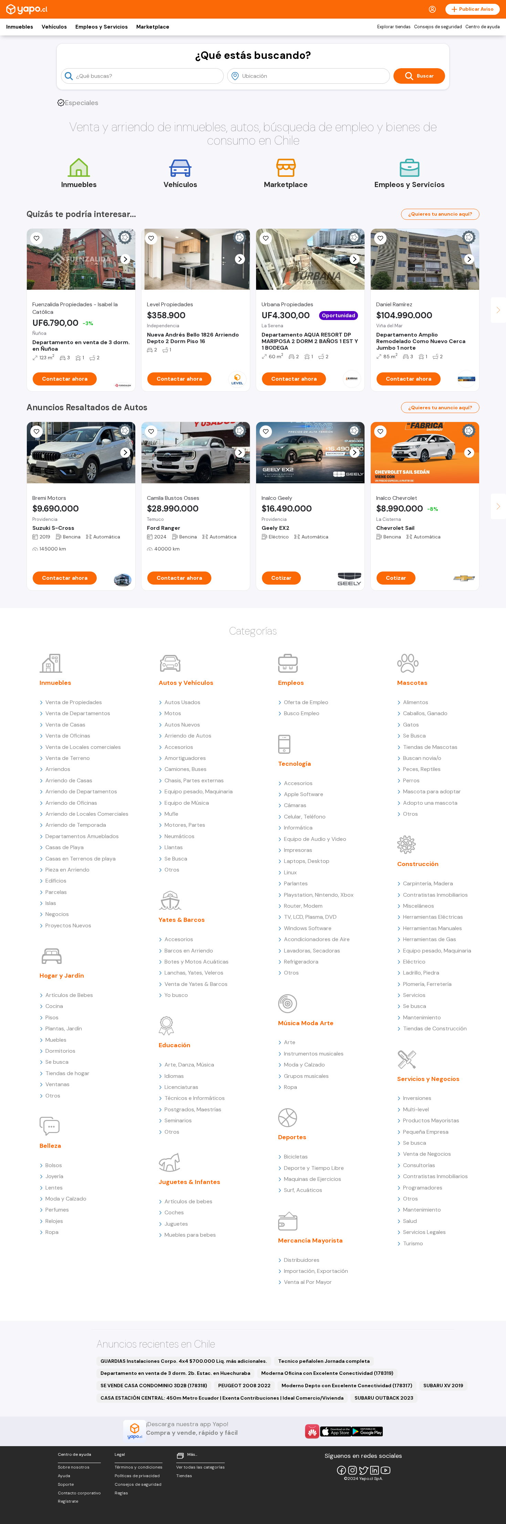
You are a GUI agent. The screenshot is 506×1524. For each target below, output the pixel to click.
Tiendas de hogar (67, 1073)
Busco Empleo (301, 713)
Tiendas (184, 1476)
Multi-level (416, 1109)
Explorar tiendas (394, 27)
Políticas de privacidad (137, 1476)
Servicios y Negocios (428, 1079)
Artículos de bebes (188, 1201)
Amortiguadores (185, 758)
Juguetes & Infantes (189, 1182)
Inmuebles (19, 26)
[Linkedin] (374, 1470)
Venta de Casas (65, 724)
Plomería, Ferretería (427, 984)
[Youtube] (385, 1470)
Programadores (422, 1187)
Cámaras (295, 805)
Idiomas (174, 1076)
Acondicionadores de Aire (317, 939)
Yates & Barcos (182, 920)
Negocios (57, 914)
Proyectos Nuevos (68, 925)
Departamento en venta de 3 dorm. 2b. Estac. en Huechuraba (175, 1373)
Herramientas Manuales (432, 928)
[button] (125, 259)
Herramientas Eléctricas (433, 916)
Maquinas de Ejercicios (312, 1179)
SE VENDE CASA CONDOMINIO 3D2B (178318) (154, 1385)
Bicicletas (296, 1156)
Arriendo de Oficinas (71, 802)
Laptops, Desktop (306, 861)
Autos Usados (182, 702)
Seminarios (178, 1120)
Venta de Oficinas (67, 735)
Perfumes (57, 1209)
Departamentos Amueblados (82, 836)
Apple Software (303, 794)
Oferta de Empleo (306, 702)
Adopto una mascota (430, 802)
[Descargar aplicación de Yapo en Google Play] (367, 1432)
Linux (290, 872)
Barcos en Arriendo (189, 950)
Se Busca (176, 858)
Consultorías (419, 1165)
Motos (173, 713)
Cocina (54, 1006)
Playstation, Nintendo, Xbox (319, 894)
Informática (298, 827)
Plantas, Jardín (63, 1028)
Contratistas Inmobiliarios (435, 894)
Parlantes (296, 883)
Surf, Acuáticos (303, 1190)
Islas (50, 903)
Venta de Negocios (427, 1153)
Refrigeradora (301, 961)
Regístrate (68, 1501)
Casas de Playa (64, 847)
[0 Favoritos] (36, 238)
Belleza (50, 1146)
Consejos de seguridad (438, 27)
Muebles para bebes (190, 1234)
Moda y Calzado (65, 1198)
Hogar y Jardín (62, 975)
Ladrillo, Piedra (421, 972)
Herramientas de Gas (429, 939)
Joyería (54, 1176)
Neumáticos (179, 836)
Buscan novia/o (422, 758)
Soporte (66, 1484)
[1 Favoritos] (36, 431)
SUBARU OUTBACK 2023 (384, 1398)
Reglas (121, 1493)
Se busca (56, 1061)
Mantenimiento (422, 1017)
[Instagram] (352, 1470)
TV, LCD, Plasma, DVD (310, 916)
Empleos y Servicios (101, 26)
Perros (411, 780)
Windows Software (307, 928)
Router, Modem (303, 905)
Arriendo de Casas (68, 780)
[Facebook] (341, 1470)
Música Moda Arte (306, 1023)
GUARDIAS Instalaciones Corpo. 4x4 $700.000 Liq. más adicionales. (184, 1361)
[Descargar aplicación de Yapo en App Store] (335, 1432)
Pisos (52, 1017)
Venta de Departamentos (77, 713)
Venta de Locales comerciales (83, 747)
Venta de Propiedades (73, 702)
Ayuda (64, 1476)
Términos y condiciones (138, 1467)
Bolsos (53, 1165)
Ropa (52, 1232)
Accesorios (179, 747)
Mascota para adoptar (432, 791)
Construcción (418, 864)
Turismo (413, 1243)
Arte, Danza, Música (189, 1064)
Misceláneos (418, 905)
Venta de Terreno (67, 758)
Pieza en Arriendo (67, 869)
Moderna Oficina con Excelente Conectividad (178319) (327, 1373)
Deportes (292, 1137)
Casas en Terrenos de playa (80, 858)
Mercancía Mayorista (310, 1240)
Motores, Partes (185, 824)
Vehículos (54, 26)
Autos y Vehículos (186, 683)
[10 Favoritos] (380, 238)
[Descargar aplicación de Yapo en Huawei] (312, 1431)
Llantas (174, 847)
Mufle (171, 813)
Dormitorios (60, 1050)
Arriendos (57, 769)
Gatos (411, 724)
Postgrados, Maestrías (193, 1109)
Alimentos (415, 702)
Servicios (414, 995)
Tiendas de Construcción (435, 1028)
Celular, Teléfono (305, 816)
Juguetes (176, 1223)
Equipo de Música (187, 802)
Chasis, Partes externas (194, 780)
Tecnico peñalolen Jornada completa (324, 1361)
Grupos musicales (306, 1076)
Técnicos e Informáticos (195, 1098)
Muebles (55, 1039)
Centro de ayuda (482, 27)
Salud (410, 1221)
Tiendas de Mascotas (430, 747)
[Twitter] (363, 1470)
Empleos (291, 683)
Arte (289, 1042)
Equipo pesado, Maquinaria (199, 791)
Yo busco (176, 995)
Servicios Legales (424, 1232)
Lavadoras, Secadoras (312, 950)
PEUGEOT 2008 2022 (244, 1385)
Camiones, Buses (186, 769)
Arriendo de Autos (188, 735)
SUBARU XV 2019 (443, 1385)
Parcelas (56, 892)
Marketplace (152, 26)
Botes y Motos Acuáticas (197, 961)
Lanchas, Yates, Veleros (194, 972)
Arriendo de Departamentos (81, 791)
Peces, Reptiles (422, 769)
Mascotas (412, 683)
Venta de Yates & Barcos (196, 984)
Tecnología (294, 764)
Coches (174, 1212)
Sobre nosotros (73, 1467)
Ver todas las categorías (200, 1467)
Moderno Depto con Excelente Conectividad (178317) (347, 1385)
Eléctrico (414, 961)
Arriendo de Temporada (75, 824)
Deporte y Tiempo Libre (314, 1168)
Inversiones (417, 1098)
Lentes (54, 1187)
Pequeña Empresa (426, 1131)
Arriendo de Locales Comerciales (86, 813)
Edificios (55, 880)
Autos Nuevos (182, 724)
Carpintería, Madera (428, 883)
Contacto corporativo (79, 1493)
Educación (174, 1045)
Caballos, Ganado (425, 713)
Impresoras (298, 850)
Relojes (54, 1221)
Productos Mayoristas (431, 1120)
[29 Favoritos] (151, 238)
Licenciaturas (181, 1087)
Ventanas (57, 1084)
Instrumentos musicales (314, 1053)
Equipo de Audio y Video (315, 839)
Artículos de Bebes (69, 995)
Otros (52, 1095)
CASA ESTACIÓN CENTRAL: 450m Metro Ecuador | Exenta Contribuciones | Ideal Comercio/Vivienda (222, 1398)
